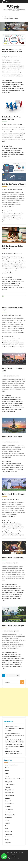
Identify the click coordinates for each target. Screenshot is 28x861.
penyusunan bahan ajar (8, 287)
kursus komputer (8, 148)
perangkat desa (6, 156)
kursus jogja (18, 315)
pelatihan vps (5, 219)
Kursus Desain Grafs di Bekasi (13, 558)
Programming (8, 817)
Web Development (9, 837)
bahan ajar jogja (8, 279)
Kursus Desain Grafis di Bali (12, 437)
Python (7, 820)
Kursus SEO (8, 801)
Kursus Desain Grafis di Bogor (13, 626)
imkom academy (8, 82)
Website (7, 839)
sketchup (7, 823)
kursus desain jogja (7, 598)
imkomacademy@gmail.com (11, 18)
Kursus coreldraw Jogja (13, 401)
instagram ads (6, 340)
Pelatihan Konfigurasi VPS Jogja (13, 184)
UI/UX (6, 828)
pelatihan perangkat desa (17, 154)
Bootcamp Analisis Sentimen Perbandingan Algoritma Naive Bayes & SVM (14, 735)
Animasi (7, 773)
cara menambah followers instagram (13, 339)
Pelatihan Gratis (9, 809)
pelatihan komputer (10, 150)
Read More (20, 76)
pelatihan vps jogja (14, 219)
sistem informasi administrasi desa (11, 90)
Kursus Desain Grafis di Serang (13, 494)
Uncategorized (8, 80)
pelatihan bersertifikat (11, 409)
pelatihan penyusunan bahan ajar (10, 285)
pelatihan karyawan (10, 411)
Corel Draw (7, 397)
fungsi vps (6, 213)
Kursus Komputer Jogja (11, 344)
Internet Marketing (8, 336)
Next (18, 675)
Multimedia (14, 584)
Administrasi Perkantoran (11, 765)
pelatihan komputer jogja (13, 283)
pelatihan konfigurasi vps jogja (13, 217)
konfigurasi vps (8, 215)
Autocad (7, 776)
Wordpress (8, 842)
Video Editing (8, 834)
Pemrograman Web (10, 815)
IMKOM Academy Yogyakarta (14, 7)
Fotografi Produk (9, 790)
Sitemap (21, 852)
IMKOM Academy (17, 57)
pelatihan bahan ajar (11, 281)
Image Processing (9, 792)
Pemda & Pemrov (9, 812)
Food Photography (9, 784)
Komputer (7, 798)
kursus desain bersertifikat (13, 527)
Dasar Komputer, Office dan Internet (14, 779)
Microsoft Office (9, 803)
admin (17, 376)
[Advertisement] (14, 702)
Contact (14, 854)
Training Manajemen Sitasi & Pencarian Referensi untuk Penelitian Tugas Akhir (14, 728)
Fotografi (7, 787)
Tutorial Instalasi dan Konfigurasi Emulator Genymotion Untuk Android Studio (14, 746)
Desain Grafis (7, 395)
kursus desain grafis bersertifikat (15, 465)
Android (7, 770)
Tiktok (6, 826)
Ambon (7, 767)
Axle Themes (18, 859)
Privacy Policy (8, 852)
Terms (15, 852)
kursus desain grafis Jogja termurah (11, 596)
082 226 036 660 (8, 16)
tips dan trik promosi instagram (16, 346)
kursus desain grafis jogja (15, 405)
